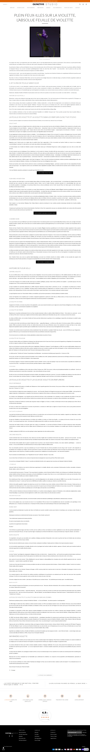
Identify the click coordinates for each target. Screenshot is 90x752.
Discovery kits (22, 738)
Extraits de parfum (23, 734)
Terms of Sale (53, 736)
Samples (21, 736)
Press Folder (37, 740)
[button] (79, 4)
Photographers (38, 738)
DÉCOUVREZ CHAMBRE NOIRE (45, 262)
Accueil (41, 59)
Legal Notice (53, 738)
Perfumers (37, 736)
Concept (37, 734)
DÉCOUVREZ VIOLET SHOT (45, 172)
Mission (36, 732)
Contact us (52, 732)
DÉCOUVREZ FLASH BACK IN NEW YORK (45, 213)
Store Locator (53, 734)
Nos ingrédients (46, 59)
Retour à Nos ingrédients (45, 675)
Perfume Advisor (23, 740)
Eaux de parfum (22, 732)
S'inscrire (84, 732)
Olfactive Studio (9, 746)
